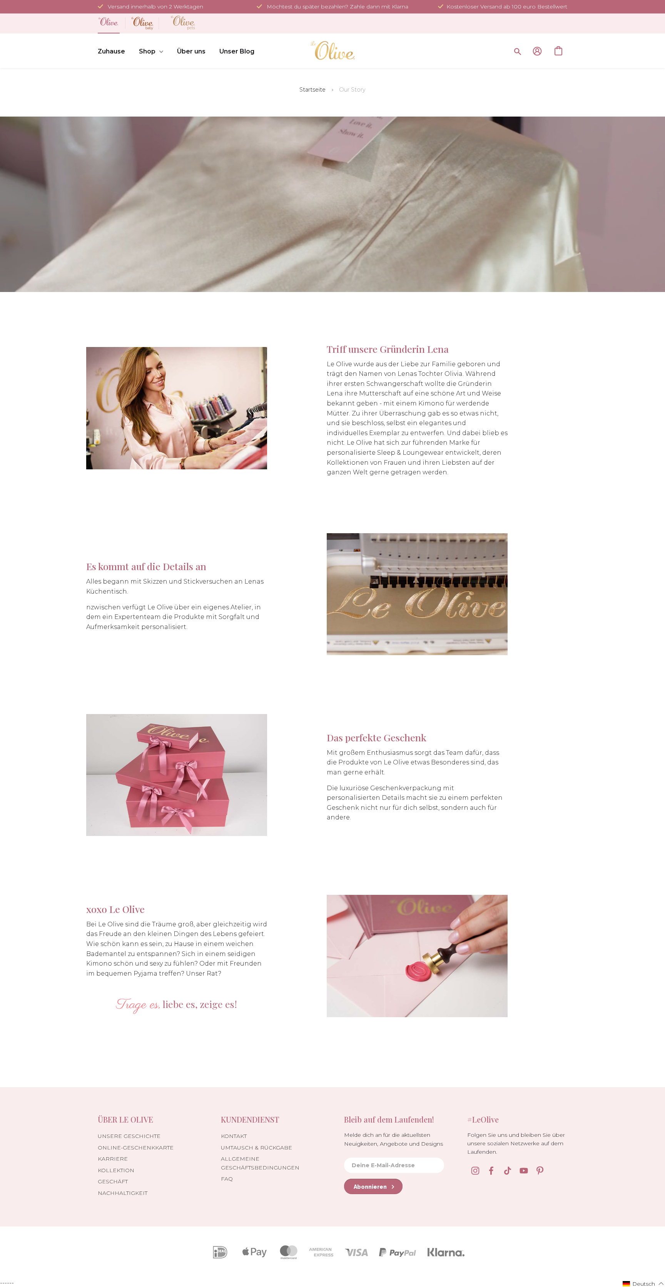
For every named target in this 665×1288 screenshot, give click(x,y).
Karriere (113, 1158)
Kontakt (234, 1136)
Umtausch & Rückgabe (256, 1147)
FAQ (227, 1178)
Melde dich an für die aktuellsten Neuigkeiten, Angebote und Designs (393, 1139)
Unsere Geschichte (129, 1136)
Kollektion (116, 1170)
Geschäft (113, 1181)
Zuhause (111, 51)
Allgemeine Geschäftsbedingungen (260, 1163)
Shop (147, 51)
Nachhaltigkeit (122, 1193)
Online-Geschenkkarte (136, 1147)
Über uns (191, 51)
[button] (643, 1283)
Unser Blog (236, 51)
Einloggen (537, 51)
